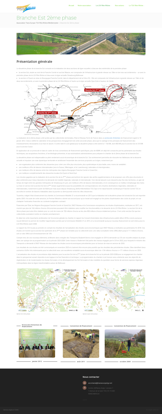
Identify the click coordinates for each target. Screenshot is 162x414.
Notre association (84, 6)
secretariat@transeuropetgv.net (100, 383)
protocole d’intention (113, 138)
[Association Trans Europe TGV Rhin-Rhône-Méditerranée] (26, 8)
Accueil (71, 6)
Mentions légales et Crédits (11, 410)
